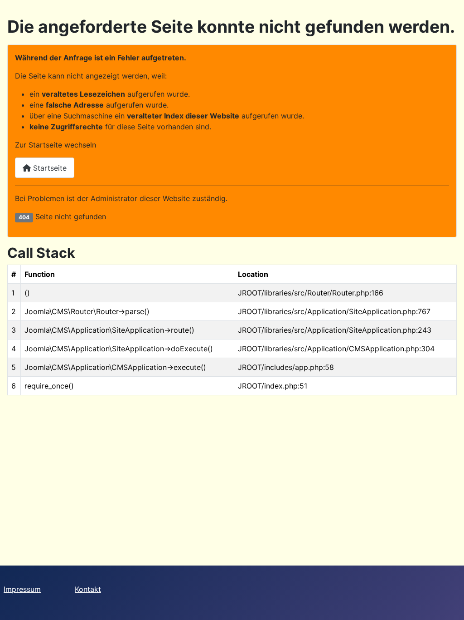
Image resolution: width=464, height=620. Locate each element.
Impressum (22, 589)
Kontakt (88, 589)
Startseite (49, 167)
